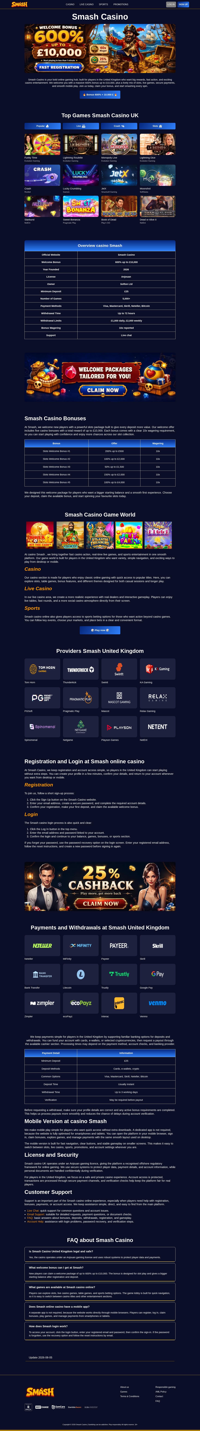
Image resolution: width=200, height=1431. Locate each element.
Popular (40, 126)
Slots (155, 126)
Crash (117, 126)
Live (79, 126)
